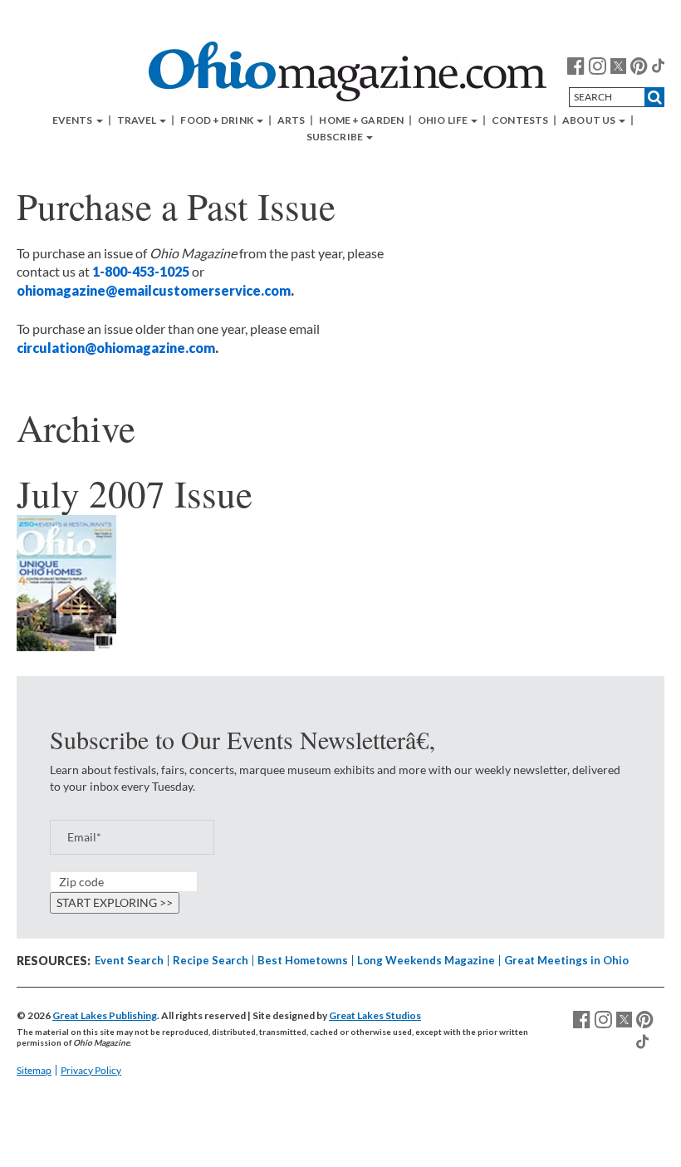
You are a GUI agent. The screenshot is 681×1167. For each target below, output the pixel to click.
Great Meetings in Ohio (566, 960)
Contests (520, 120)
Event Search (129, 960)
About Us (589, 120)
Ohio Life (443, 120)
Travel (138, 120)
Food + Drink (217, 120)
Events (73, 120)
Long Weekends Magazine (426, 960)
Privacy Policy (91, 1070)
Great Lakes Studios (375, 1015)
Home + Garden (361, 120)
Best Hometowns (302, 960)
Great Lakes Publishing (104, 1015)
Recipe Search (210, 960)
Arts (291, 120)
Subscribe (335, 137)
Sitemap (34, 1070)
